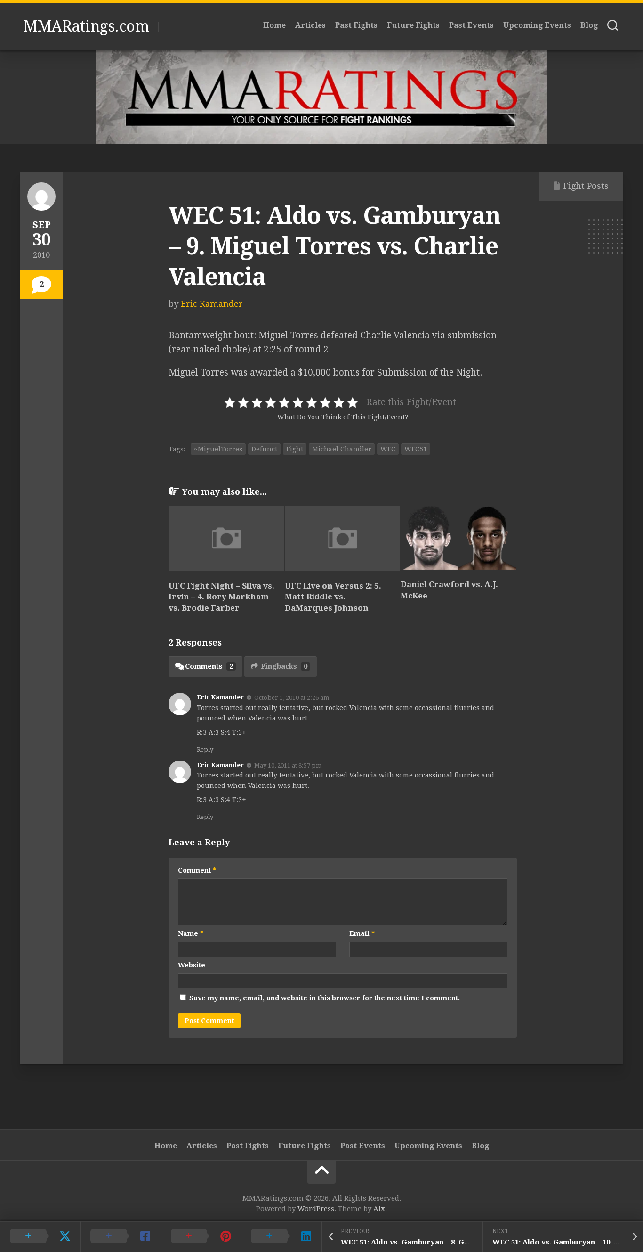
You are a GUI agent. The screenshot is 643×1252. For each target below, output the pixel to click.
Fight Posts (586, 186)
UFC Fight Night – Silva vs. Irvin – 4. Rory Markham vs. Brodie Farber (221, 597)
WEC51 (415, 449)
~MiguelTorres (218, 449)
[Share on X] (40, 1236)
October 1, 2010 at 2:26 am (291, 697)
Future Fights (413, 25)
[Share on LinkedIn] (281, 1236)
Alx (379, 1208)
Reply (205, 749)
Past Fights (356, 25)
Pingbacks (284, 666)
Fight (294, 449)
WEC (387, 449)
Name (190, 933)
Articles (310, 25)
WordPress (315, 1208)
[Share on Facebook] (120, 1236)
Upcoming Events (537, 25)
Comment (197, 870)
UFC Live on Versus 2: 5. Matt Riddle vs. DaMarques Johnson (333, 597)
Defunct (264, 449)
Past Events (471, 25)
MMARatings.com (86, 26)
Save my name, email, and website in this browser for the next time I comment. (324, 998)
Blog (589, 25)
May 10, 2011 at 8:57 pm (288, 765)
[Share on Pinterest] (201, 1236)
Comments (209, 666)
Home (274, 25)
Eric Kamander (212, 304)
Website (191, 965)
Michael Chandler (341, 449)
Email (362, 933)
